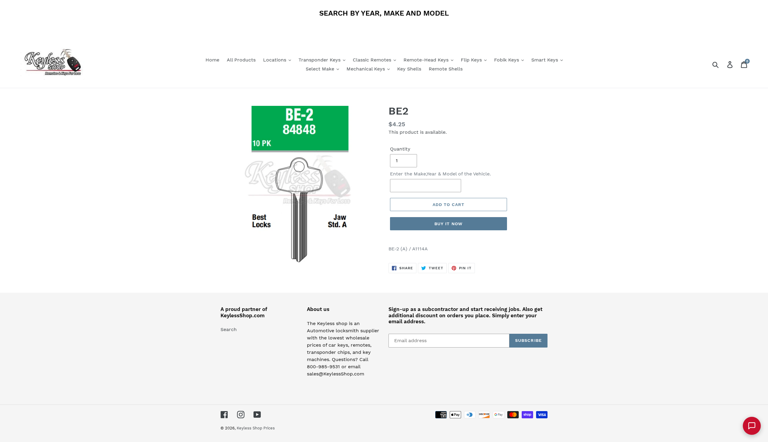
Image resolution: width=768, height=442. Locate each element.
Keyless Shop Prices (256, 428)
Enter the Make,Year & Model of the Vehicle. (440, 174)
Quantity (400, 149)
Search (228, 329)
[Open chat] (752, 426)
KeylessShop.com (242, 315)
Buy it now (448, 223)
